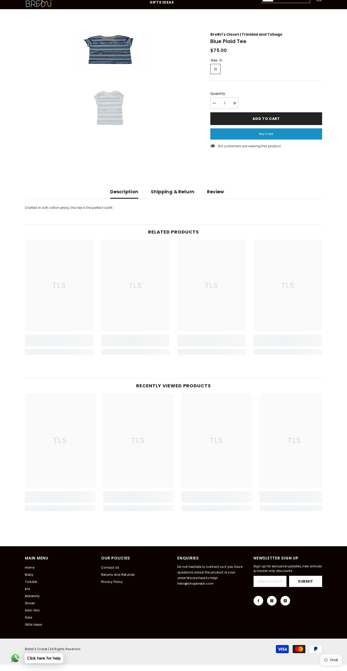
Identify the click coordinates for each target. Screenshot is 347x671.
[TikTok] (285, 601)
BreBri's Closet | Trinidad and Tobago (246, 34)
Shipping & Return (172, 191)
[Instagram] (272, 601)
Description (124, 191)
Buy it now (266, 134)
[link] (59, 343)
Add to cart (266, 118)
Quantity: (218, 93)
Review (215, 191)
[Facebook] (258, 601)
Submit (305, 581)
